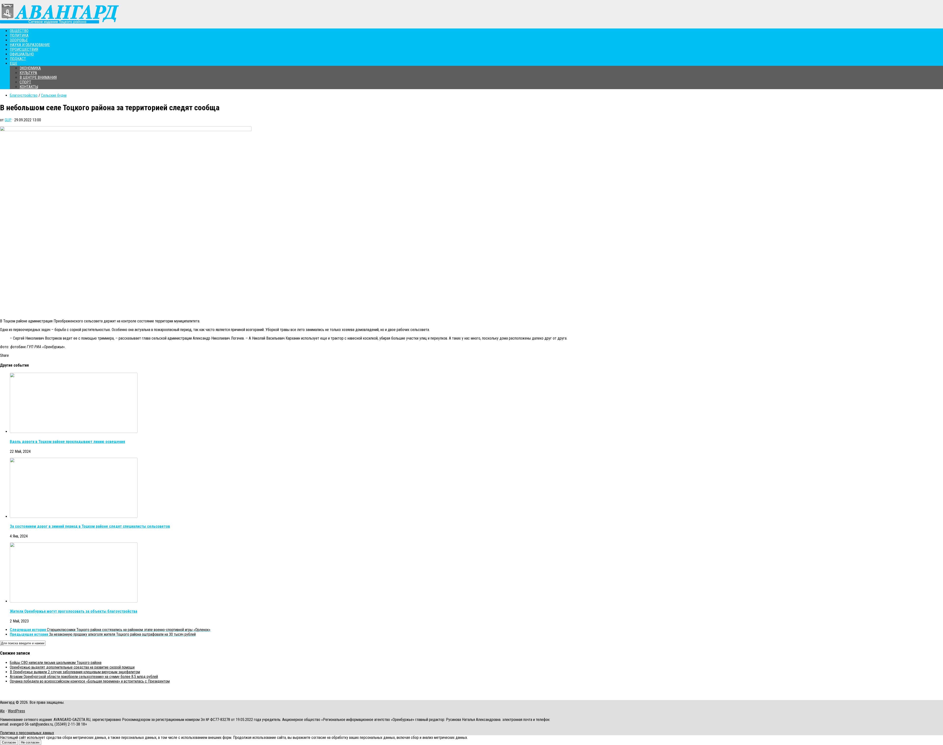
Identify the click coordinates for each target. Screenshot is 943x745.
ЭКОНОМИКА (30, 68)
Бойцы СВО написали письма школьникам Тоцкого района (55, 662)
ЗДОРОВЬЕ (19, 40)
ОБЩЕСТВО (19, 30)
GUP (8, 120)
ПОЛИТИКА (19, 35)
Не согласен (30, 742)
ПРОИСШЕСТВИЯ (24, 49)
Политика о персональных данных (27, 733)
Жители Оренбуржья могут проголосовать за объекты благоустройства (73, 611)
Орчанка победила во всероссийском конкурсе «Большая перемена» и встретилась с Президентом (90, 681)
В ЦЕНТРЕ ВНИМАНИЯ (38, 77)
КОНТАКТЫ (29, 86)
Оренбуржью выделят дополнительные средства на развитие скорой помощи (72, 667)
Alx (2, 711)
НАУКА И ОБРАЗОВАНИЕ (30, 44)
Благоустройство (24, 95)
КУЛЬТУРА (28, 72)
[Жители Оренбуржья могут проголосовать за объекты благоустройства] (74, 601)
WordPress (16, 711)
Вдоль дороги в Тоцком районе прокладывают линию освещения (67, 441)
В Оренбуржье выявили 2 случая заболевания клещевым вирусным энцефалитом (75, 672)
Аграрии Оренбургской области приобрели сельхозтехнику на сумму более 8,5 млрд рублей (84, 676)
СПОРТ (25, 82)
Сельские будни (54, 95)
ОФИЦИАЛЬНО (22, 54)
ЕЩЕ (13, 63)
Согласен (9, 742)
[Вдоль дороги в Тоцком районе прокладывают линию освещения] (74, 431)
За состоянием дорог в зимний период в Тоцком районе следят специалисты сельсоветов (90, 526)
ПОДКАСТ (18, 58)
